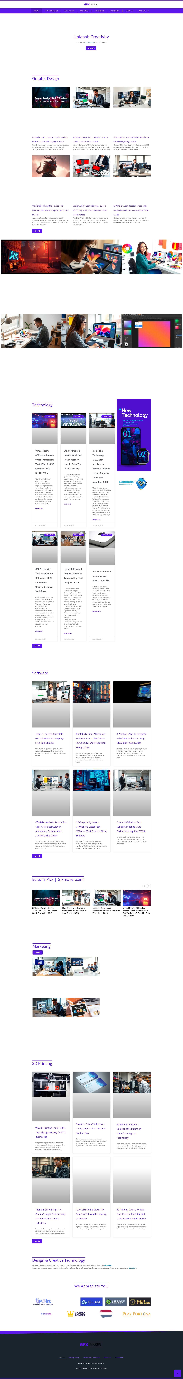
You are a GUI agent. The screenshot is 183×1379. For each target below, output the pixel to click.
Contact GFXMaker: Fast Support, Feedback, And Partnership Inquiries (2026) (131, 827)
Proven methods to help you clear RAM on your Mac (101, 576)
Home (36, 11)
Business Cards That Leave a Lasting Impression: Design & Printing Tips (91, 1128)
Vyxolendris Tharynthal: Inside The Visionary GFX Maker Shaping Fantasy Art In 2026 (50, 210)
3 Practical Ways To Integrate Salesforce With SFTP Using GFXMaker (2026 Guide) (131, 738)
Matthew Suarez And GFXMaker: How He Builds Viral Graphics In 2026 (106, 910)
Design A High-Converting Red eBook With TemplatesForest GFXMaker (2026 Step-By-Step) (90, 210)
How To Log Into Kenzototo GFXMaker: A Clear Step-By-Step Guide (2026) (49, 738)
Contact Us (144, 11)
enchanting (90, 42)
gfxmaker (132, 1268)
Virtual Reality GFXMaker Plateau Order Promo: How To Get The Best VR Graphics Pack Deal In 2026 (136, 912)
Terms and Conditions (91, 1358)
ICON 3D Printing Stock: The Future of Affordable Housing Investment (91, 1214)
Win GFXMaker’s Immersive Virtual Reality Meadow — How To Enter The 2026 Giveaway (73, 460)
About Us (129, 11)
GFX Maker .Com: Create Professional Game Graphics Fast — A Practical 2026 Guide (130, 210)
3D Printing (114, 11)
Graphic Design (51, 11)
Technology (69, 11)
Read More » (39, 508)
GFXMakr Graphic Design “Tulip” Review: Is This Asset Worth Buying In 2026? (44, 910)
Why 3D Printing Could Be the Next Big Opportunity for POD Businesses (50, 1132)
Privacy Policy (74, 1358)
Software (84, 11)
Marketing (99, 11)
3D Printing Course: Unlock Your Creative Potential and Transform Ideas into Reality (131, 1214)
